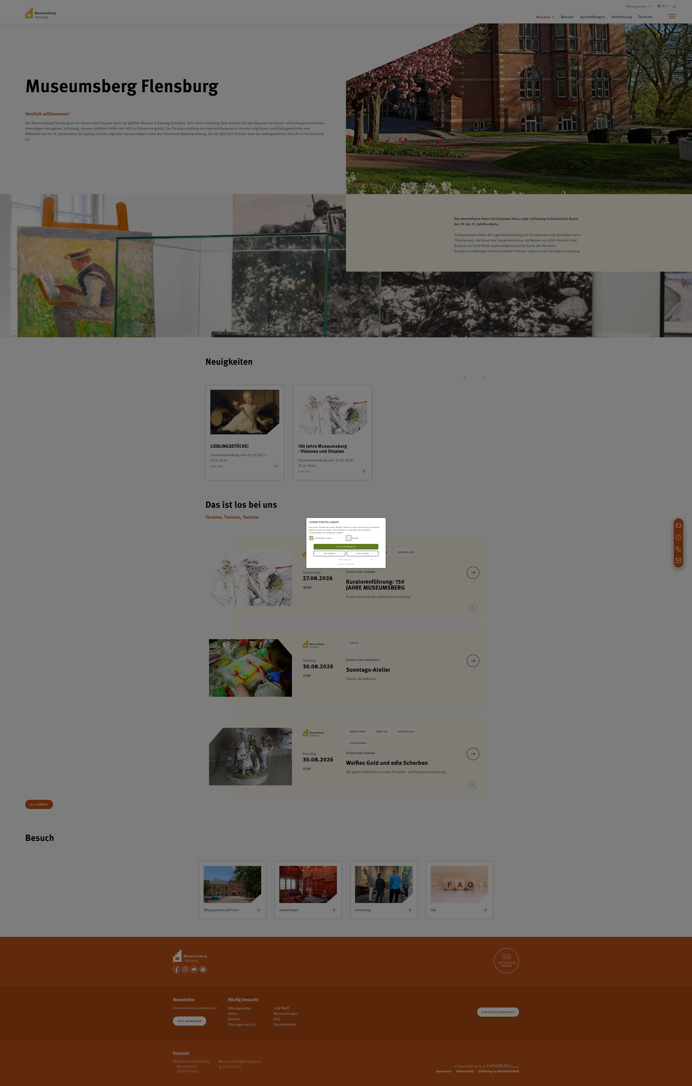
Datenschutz (350, 564)
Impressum (341, 564)
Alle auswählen (346, 547)
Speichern (362, 554)
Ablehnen (329, 554)
